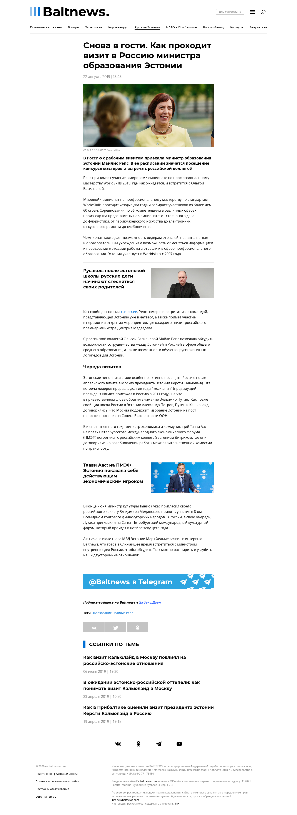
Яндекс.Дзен (150, 603)
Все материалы (230, 11)
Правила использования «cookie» (57, 781)
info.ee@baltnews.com (125, 800)
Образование (102, 613)
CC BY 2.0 (88, 150)
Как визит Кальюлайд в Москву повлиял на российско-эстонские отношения (134, 660)
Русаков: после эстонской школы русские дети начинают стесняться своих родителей (114, 279)
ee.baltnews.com (146, 781)
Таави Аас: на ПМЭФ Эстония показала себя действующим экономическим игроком (113, 473)
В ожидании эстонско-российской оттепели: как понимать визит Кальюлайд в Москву (141, 685)
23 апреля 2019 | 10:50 (102, 696)
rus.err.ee (129, 312)
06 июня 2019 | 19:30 (100, 671)
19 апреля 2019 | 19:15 (102, 721)
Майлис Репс (123, 613)
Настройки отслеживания (52, 789)
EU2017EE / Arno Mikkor (108, 150)
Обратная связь (46, 797)
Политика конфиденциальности (57, 774)
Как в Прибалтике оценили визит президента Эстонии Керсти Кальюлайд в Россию (148, 710)
